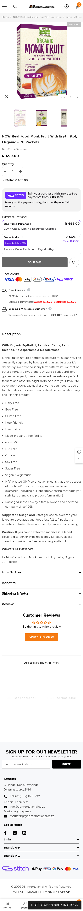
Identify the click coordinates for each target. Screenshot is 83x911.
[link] (21, 731)
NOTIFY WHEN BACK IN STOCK (54, 905)
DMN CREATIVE (59, 892)
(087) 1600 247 (30, 796)
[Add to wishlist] (74, 262)
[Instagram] (15, 833)
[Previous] (70, 97)
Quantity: (8, 164)
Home (5, 16)
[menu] (4, 6)
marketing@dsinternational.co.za (32, 816)
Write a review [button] (41, 637)
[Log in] (66, 6)
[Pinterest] (24, 833)
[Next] (77, 97)
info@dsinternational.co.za (27, 806)
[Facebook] (5, 833)
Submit (67, 764)
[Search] (15, 6)
